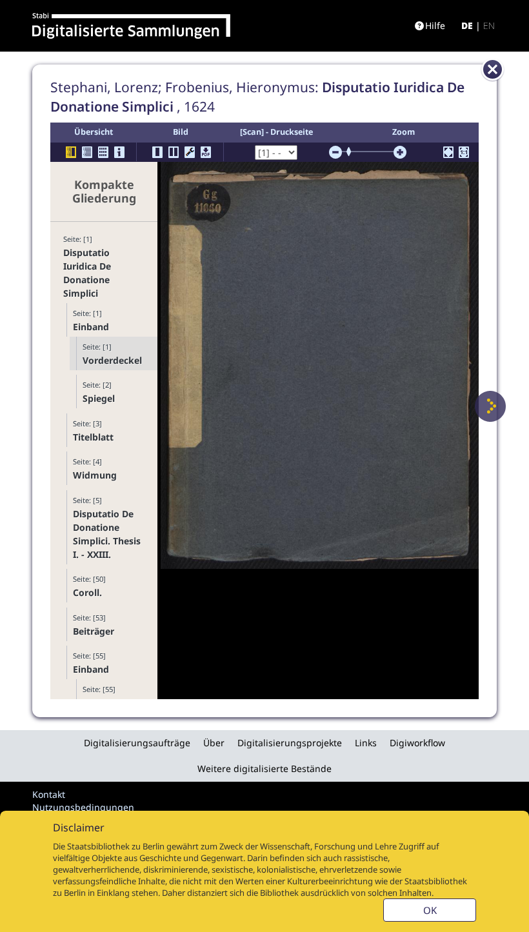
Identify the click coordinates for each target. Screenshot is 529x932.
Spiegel (99, 398)
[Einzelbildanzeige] (157, 152)
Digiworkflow (417, 743)
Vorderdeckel (112, 360)
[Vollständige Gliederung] (87, 152)
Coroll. (87, 592)
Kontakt (48, 794)
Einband (91, 327)
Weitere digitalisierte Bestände (264, 768)
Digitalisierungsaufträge (137, 743)
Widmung (95, 475)
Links (366, 743)
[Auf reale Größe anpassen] (464, 152)
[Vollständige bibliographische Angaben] (119, 152)
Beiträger (93, 631)
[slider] (352, 151)
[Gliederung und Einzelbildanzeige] (71, 152)
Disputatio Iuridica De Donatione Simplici (87, 272)
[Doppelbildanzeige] (173, 152)
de (467, 25)
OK (430, 910)
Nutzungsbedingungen (83, 807)
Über (214, 743)
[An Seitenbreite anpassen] (448, 152)
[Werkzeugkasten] (190, 152)
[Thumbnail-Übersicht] (103, 152)
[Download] (206, 152)
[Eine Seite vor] (490, 406)
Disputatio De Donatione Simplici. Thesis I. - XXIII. (107, 534)
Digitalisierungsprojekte (289, 743)
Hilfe (435, 25)
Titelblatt (93, 437)
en (489, 25)
